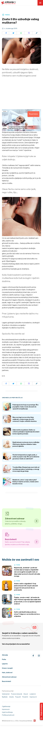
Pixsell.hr (25, 697)
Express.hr (33, 697)
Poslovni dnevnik (16, 694)
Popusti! (18, 697)
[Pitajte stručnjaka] (41, 711)
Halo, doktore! (7, 672)
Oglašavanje (6, 706)
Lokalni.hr (33, 694)
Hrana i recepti (7, 668)
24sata (11, 697)
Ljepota (5, 664)
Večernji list (6, 694)
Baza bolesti (6, 681)
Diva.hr (26, 694)
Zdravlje (5, 655)
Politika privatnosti (8, 715)
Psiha (4, 659)
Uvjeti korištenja (7, 712)
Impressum (6, 709)
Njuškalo (5, 697)
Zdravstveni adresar (9, 677)
